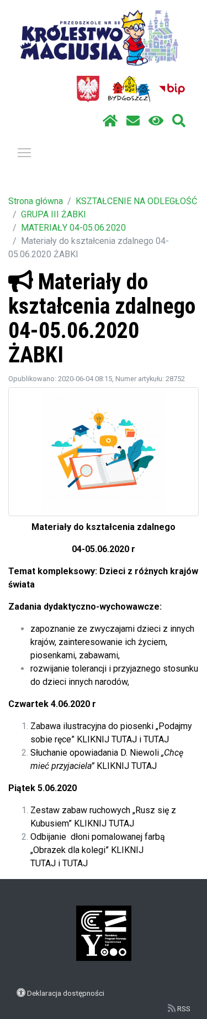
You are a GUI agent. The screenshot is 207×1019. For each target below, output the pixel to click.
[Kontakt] (133, 121)
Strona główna (35, 201)
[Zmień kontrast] (156, 121)
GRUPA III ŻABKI (53, 214)
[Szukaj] (179, 121)
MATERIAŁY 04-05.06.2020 (73, 227)
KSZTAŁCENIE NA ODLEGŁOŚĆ (136, 201)
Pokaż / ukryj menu (24, 152)
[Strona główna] (110, 121)
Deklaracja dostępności (65, 993)
